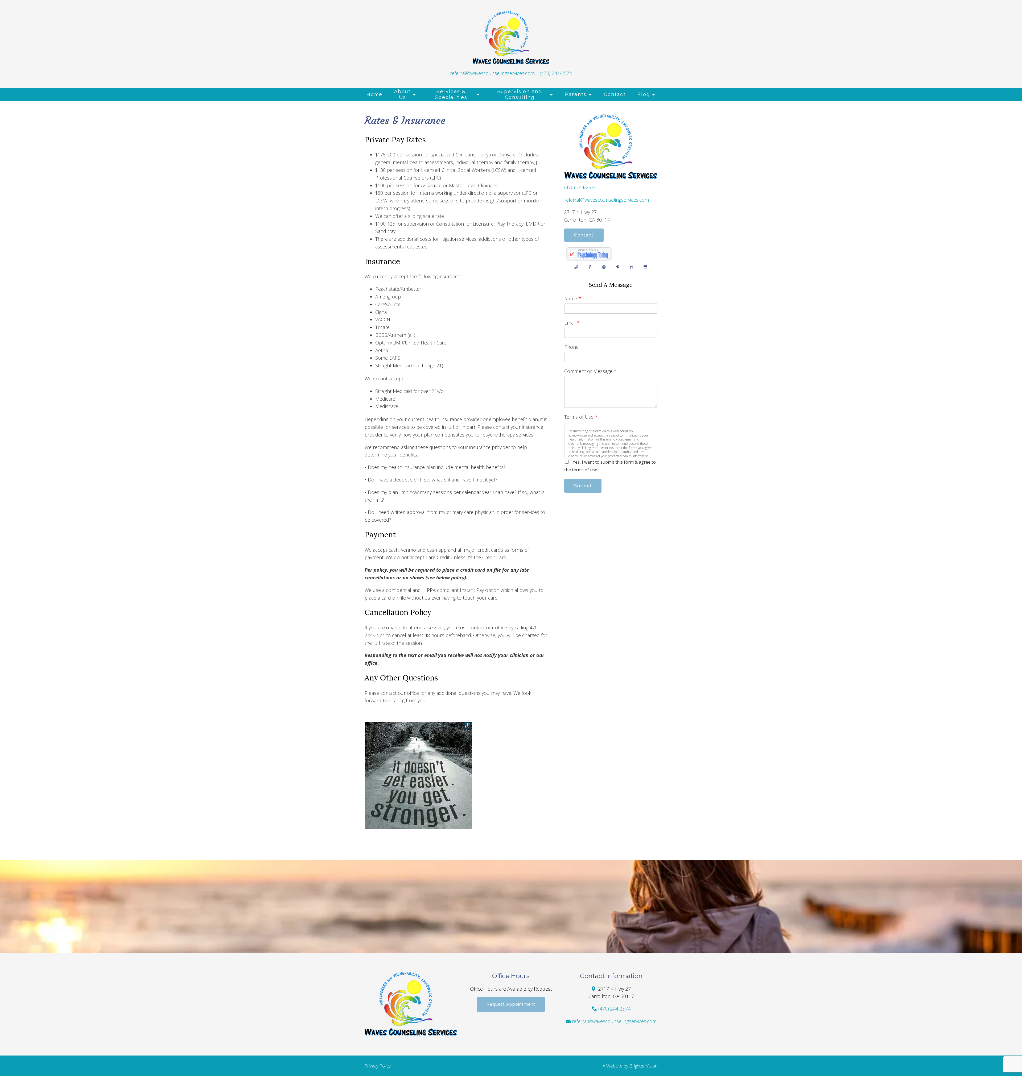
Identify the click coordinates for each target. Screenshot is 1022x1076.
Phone (571, 347)
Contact (615, 94)
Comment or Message (590, 371)
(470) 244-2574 (556, 73)
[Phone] (576, 267)
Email (572, 322)
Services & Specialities (451, 94)
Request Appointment (511, 1004)
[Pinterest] (618, 267)
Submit (583, 485)
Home (374, 94)
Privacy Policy (378, 1066)
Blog (643, 94)
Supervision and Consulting (519, 94)
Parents (576, 94)
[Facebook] (590, 267)
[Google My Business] (645, 267)
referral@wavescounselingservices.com (492, 73)
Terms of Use (580, 417)
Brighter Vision (643, 1066)
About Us (402, 94)
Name (572, 298)
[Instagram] (604, 267)
